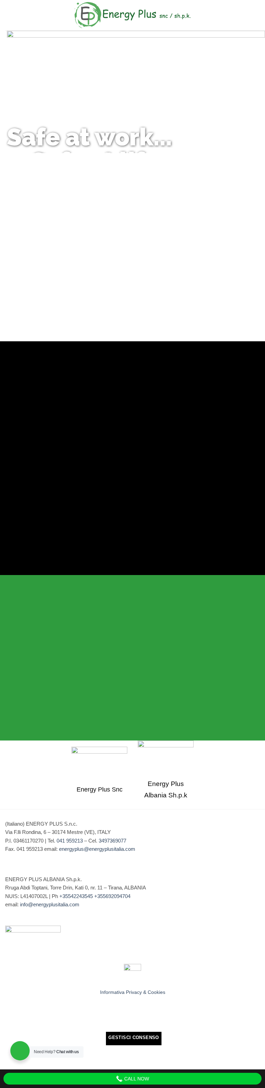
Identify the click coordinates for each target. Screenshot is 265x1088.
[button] (256, 15)
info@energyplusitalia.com (49, 904)
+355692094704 (112, 896)
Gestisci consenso (133, 1037)
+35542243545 (76, 896)
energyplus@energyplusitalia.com (97, 849)
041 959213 (70, 841)
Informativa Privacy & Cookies (132, 992)
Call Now (136, 1078)
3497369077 (112, 841)
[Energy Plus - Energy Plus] (132, 15)
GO (66, 221)
